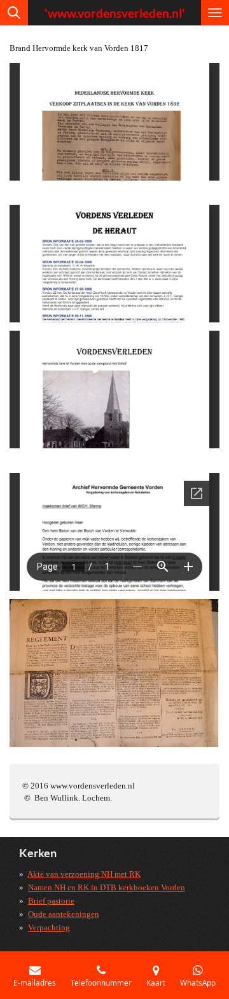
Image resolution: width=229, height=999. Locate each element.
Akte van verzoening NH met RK (84, 874)
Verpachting (49, 927)
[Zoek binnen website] (14, 12)
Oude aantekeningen (63, 914)
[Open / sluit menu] (215, 12)
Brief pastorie (51, 901)
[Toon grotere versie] (114, 673)
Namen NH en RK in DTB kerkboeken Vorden (106, 887)
